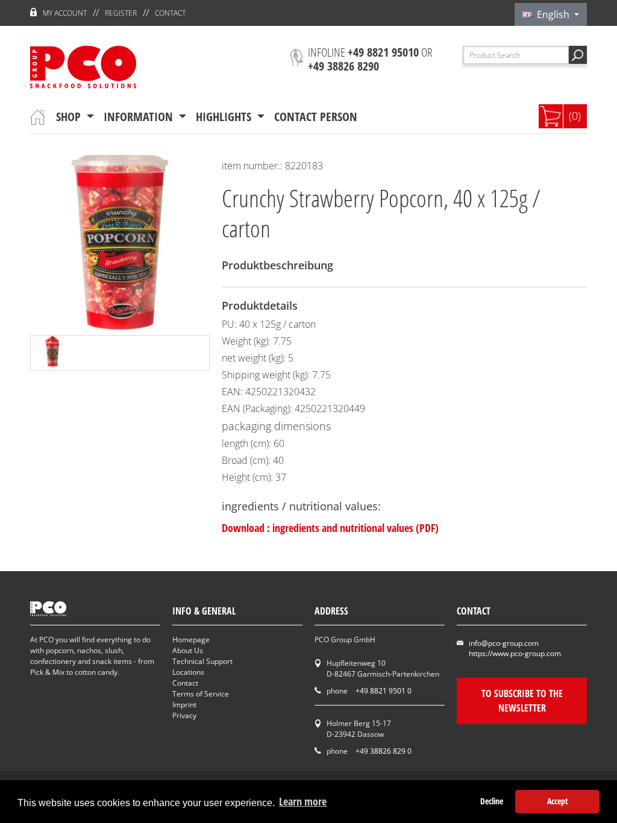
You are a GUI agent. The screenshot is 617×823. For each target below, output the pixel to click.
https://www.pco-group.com (515, 653)
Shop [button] (70, 116)
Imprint (184, 704)
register (121, 13)
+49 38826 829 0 (383, 751)
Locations (188, 672)
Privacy (184, 715)
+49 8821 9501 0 (383, 691)
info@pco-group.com (504, 643)
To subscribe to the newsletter (522, 701)
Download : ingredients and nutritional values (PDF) (330, 528)
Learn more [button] (303, 801)
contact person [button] (315, 116)
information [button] (140, 116)
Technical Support (202, 661)
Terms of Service (200, 694)
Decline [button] (491, 801)
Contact (170, 13)
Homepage (191, 639)
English (552, 14)
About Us (187, 650)
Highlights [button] (225, 116)
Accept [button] (557, 801)
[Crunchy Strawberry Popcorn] (52, 353)
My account (65, 13)
